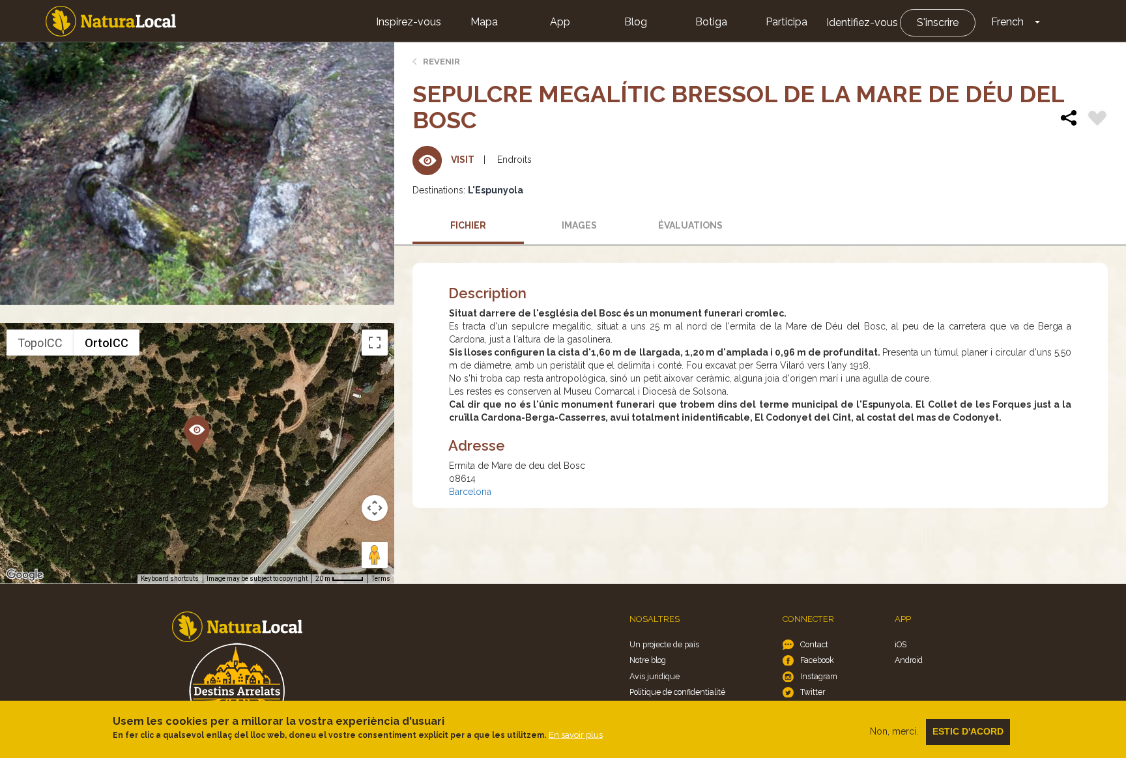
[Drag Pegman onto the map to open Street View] (375, 555)
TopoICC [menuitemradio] (40, 343)
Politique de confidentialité (677, 692)
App (560, 22)
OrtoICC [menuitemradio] (106, 343)
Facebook (817, 660)
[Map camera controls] (375, 508)
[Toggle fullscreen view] (375, 343)
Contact (814, 644)
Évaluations (690, 225)
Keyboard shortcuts (170, 578)
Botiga (711, 22)
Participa (786, 22)
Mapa (484, 22)
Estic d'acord (967, 731)
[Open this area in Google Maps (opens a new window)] (24, 575)
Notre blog (647, 660)
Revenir (441, 61)
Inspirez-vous (408, 22)
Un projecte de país (664, 644)
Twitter (812, 692)
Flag (1097, 119)
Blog (635, 22)
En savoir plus (576, 735)
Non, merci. (894, 731)
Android (909, 660)
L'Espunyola (495, 190)
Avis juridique (654, 676)
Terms (380, 578)
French (1007, 22)
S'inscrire (938, 22)
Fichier (468, 225)
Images (579, 225)
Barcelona (470, 491)
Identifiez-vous (862, 22)
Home (111, 21)
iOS (900, 644)
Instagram (818, 676)
